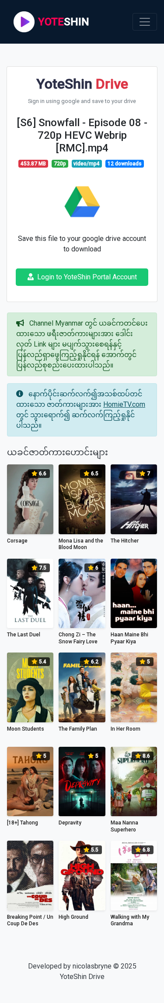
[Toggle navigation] (145, 22)
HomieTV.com (124, 404)
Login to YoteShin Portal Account (87, 277)
